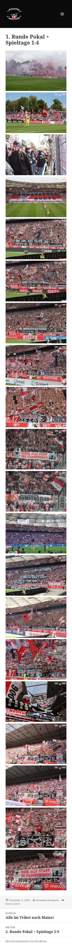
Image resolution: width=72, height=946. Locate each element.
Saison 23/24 (13, 903)
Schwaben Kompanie (47, 900)
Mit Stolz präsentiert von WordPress (26, 941)
